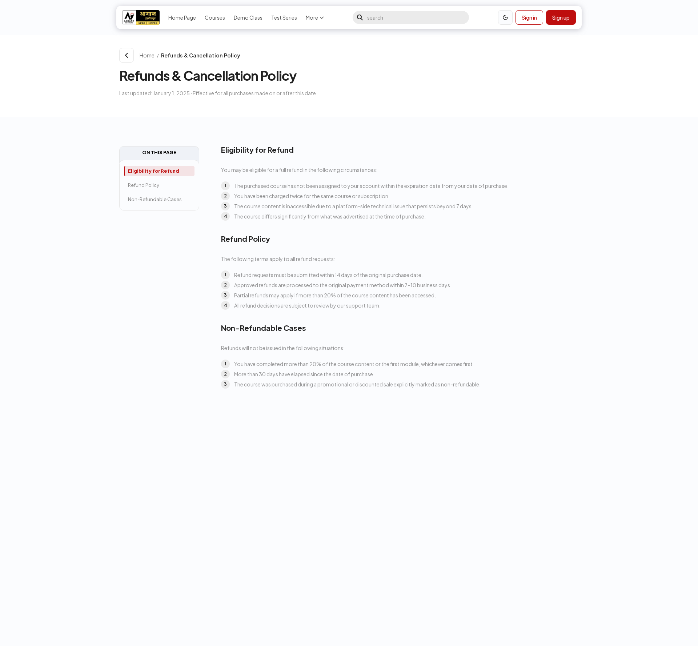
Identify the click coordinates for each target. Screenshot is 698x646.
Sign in (529, 17)
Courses (215, 17)
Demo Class (248, 17)
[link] (368, 55)
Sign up (561, 17)
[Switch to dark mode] (505, 17)
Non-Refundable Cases (155, 199)
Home (147, 55)
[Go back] (126, 55)
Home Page (182, 17)
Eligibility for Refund (153, 171)
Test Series (284, 17)
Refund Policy (143, 185)
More (312, 17)
